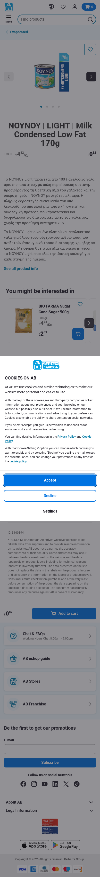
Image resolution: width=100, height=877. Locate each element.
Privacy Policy (67, 436)
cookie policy (18, 461)
